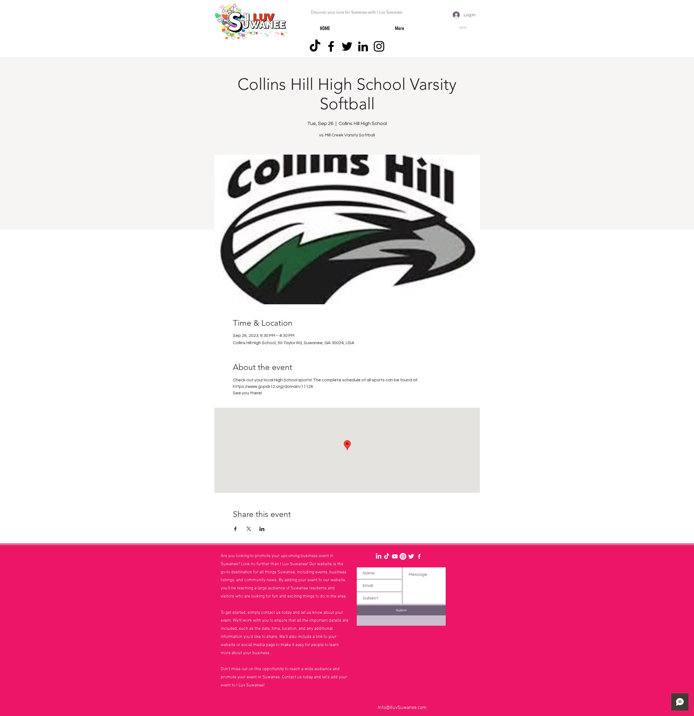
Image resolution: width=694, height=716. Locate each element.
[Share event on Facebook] (235, 529)
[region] (168, 570)
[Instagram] (379, 46)
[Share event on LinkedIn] (262, 529)
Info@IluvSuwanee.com (402, 708)
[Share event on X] (248, 529)
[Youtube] (394, 556)
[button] (463, 27)
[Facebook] (331, 46)
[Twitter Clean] (411, 556)
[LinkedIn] (363, 46)
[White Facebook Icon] (419, 556)
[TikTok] (315, 46)
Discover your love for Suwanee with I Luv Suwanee (356, 12)
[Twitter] (347, 46)
